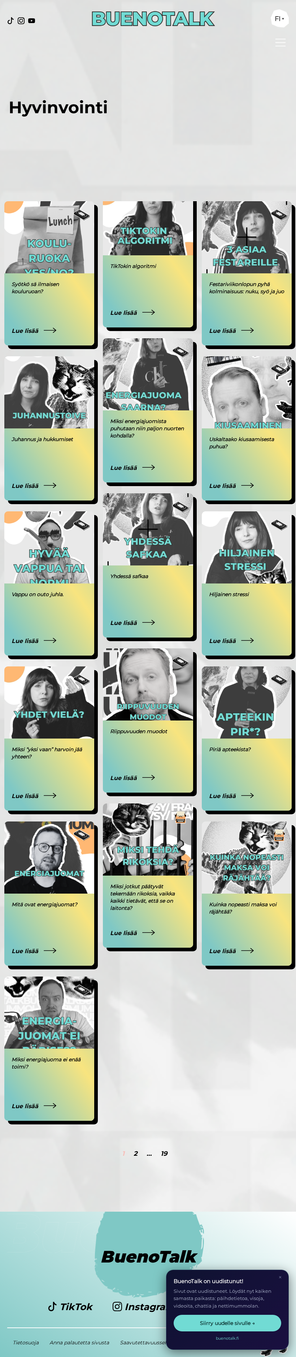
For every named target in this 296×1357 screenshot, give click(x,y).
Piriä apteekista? (230, 749)
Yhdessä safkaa (129, 576)
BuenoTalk (148, 1256)
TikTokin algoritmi (133, 266)
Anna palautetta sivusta (79, 1342)
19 (164, 1154)
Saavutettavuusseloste (148, 1342)
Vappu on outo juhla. (38, 594)
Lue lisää (26, 330)
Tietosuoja (26, 1342)
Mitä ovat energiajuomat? (44, 904)
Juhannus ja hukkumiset (42, 439)
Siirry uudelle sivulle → (227, 1323)
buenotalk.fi (227, 1338)
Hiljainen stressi (229, 594)
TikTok (76, 1307)
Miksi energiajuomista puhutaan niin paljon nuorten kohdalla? (147, 428)
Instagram (149, 1307)
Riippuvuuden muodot (138, 731)
